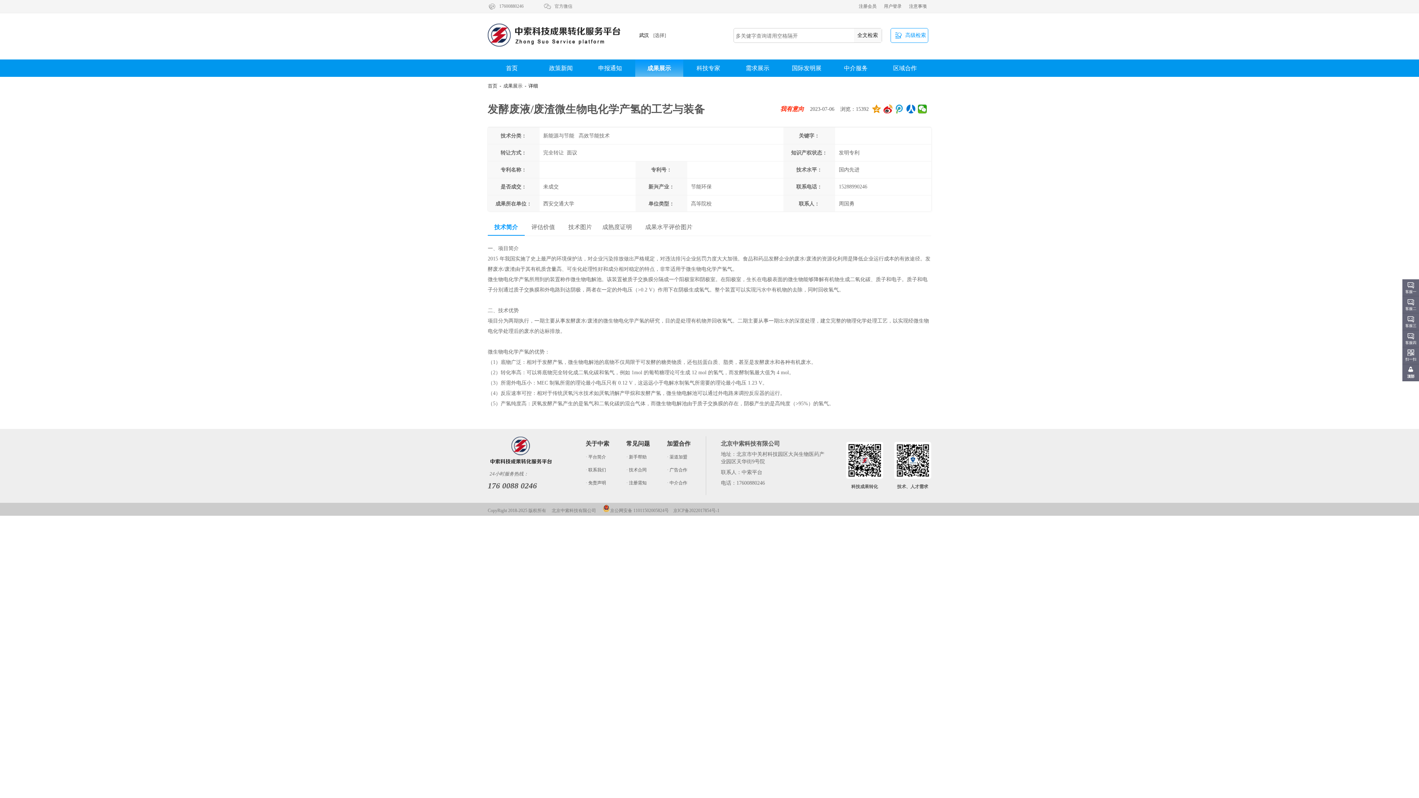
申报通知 (610, 68)
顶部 (1411, 376)
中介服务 (856, 68)
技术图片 (580, 227)
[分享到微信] (922, 109)
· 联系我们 (596, 470)
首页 (512, 68)
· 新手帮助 (636, 457)
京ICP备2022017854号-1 (696, 510)
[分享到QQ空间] (876, 109)
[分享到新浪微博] (888, 109)
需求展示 (757, 68)
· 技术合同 (636, 470)
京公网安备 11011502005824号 (639, 510)
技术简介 (506, 227)
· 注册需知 (636, 482)
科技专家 (708, 68)
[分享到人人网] (911, 109)
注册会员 (868, 6)
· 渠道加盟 (677, 457)
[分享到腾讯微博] (899, 109)
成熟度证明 (617, 227)
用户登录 (893, 6)
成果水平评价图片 (669, 227)
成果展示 (659, 68)
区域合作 (905, 68)
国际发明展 (806, 68)
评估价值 (543, 227)
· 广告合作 (677, 470)
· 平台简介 (596, 457)
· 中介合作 (677, 482)
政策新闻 (561, 68)
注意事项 (918, 6)
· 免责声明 (596, 482)
